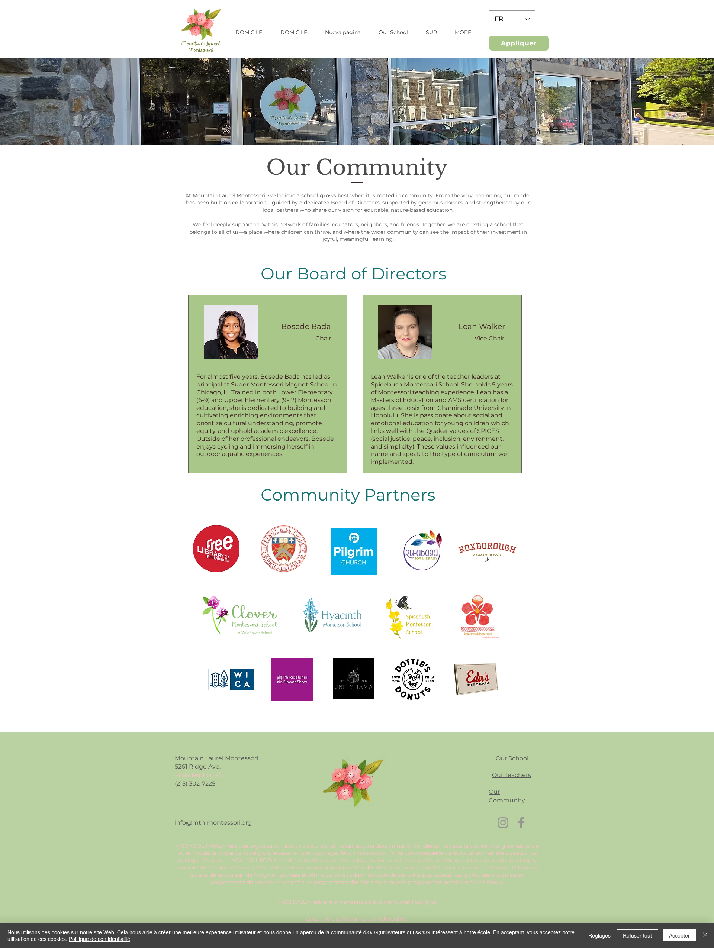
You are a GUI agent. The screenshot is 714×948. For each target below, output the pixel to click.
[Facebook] (521, 822)
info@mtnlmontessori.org (213, 822)
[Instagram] (503, 822)
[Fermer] (705, 935)
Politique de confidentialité (99, 938)
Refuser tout (637, 935)
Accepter (679, 935)
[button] (393, 32)
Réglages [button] (599, 935)
